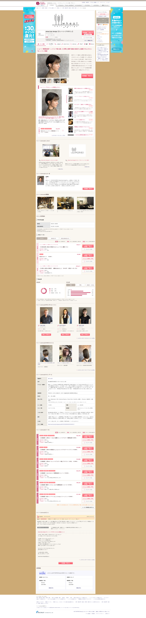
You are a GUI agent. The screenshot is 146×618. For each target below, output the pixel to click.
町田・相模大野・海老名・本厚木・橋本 (43, 597)
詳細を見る (60, 169)
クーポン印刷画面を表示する (88, 507)
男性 (80, 285)
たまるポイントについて (101, 26)
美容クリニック (105, 5)
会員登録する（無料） (102, 16)
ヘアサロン (52, 5)
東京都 (63, 597)
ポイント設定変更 (100, 29)
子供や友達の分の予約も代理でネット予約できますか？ (102, 55)
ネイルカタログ (78, 5)
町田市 (67, 597)
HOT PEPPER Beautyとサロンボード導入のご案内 (84, 611)
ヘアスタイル (60, 5)
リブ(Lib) (38, 607)
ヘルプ (108, 2)
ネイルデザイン (100, 41)
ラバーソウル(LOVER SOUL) (74, 607)
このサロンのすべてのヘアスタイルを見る (86, 370)
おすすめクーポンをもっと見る (58, 135)
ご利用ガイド (107, 613)
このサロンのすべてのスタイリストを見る (86, 338)
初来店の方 (53, 238)
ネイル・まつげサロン (69, 5)
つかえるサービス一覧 (101, 28)
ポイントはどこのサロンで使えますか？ (102, 52)
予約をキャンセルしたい (101, 57)
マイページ (102, 2)
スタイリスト (99, 37)
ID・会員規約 (88, 613)
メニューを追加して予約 (88, 258)
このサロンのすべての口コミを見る (87, 559)
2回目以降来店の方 (65, 238)
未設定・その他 (90, 285)
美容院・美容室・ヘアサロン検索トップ (90, 2)
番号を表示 (50, 378)
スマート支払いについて (101, 47)
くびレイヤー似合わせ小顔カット (64, 362)
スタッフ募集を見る (88, 40)
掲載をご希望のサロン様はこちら (102, 611)
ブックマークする (88, 37)
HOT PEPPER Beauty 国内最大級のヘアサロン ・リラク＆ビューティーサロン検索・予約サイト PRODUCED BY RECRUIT (41, 4)
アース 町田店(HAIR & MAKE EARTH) (53, 607)
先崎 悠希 (42, 325)
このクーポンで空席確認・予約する (88, 246)
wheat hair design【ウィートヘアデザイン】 (60, 31)
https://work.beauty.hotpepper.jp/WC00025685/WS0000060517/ (61, 424)
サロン (98, 35)
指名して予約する (46, 334)
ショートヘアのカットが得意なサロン (95, 597)
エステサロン (96, 5)
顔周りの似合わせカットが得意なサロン (80, 597)
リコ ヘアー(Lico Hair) (64, 607)
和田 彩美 (81, 325)
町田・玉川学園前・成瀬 (56, 597)
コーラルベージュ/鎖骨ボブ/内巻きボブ (85, 362)
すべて (41, 238)
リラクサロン (87, 5)
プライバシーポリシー (100, 613)
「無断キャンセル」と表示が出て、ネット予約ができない (102, 59)
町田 (71, 597)
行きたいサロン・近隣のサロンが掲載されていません (102, 50)
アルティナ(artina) (43, 607)
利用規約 (93, 613)
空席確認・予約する (88, 33)
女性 (71, 285)
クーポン (98, 38)
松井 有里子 (62, 325)
